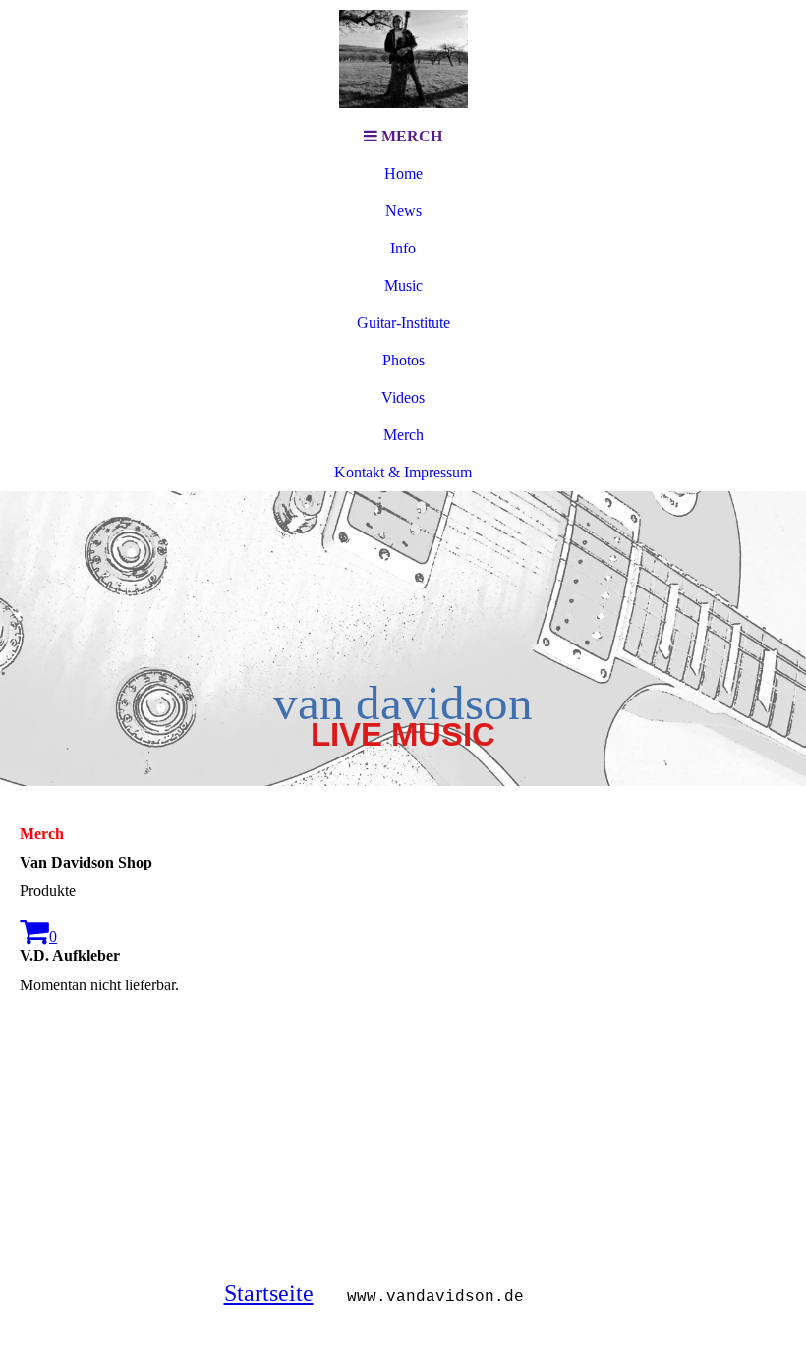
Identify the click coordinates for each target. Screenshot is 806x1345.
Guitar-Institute (403, 322)
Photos (403, 360)
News (403, 210)
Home (403, 173)
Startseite (269, 1293)
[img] (403, 59)
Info (403, 248)
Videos (403, 397)
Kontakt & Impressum (403, 472)
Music (403, 285)
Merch (403, 434)
